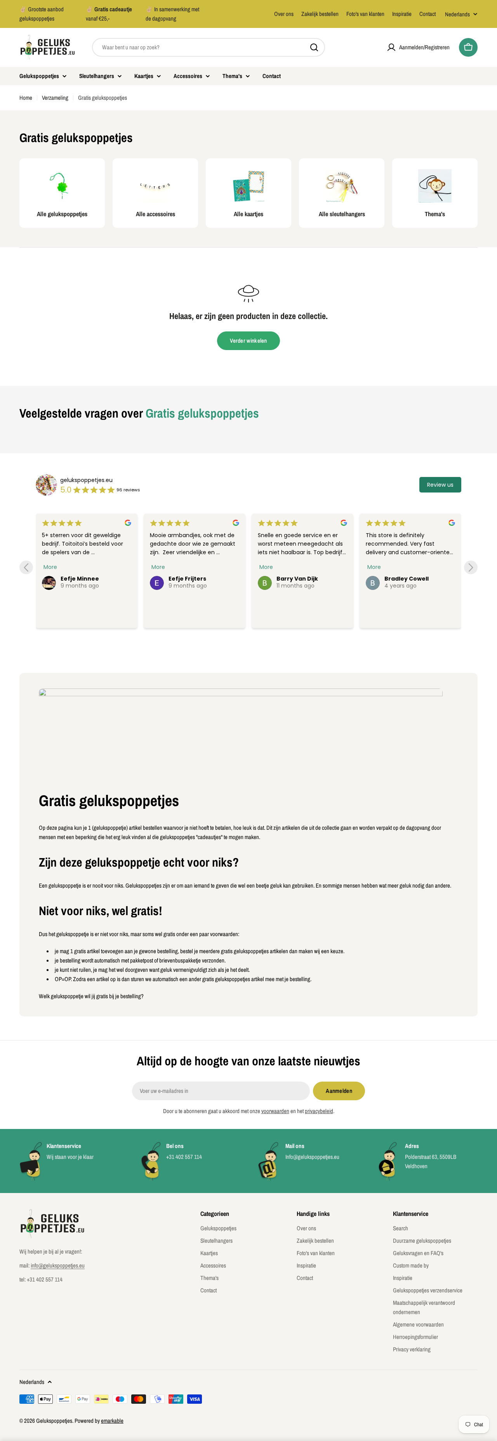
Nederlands (457, 14)
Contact (427, 14)
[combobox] (208, 47)
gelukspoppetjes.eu (86, 480)
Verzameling (55, 98)
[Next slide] (471, 567)
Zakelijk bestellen (320, 14)
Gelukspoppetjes (54, 1421)
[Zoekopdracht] (314, 47)
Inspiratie (402, 14)
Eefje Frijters (187, 578)
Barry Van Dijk (297, 578)
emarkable (112, 1421)
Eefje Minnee (80, 578)
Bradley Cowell (406, 578)
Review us (440, 485)
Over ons (284, 14)
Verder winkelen (248, 340)
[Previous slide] (26, 567)
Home (25, 98)
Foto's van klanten (365, 14)
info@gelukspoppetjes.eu (58, 1265)
